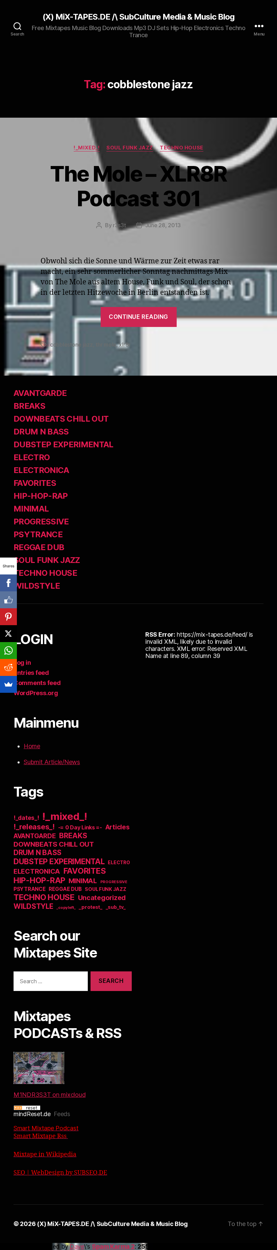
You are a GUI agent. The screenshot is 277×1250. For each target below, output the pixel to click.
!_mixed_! (87, 148)
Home (32, 746)
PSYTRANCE (38, 534)
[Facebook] (8, 582)
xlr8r (124, 344)
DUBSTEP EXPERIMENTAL (64, 444)
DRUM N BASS (41, 432)
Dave (77, 1246)
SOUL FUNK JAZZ (129, 148)
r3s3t (119, 225)
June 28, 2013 (163, 225)
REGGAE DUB (39, 547)
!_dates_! (26, 817)
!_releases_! (34, 826)
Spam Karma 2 (113, 1246)
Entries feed (31, 672)
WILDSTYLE (37, 586)
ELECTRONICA (41, 470)
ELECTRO (32, 457)
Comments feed (37, 682)
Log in (22, 662)
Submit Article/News (52, 761)
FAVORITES (35, 483)
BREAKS (29, 406)
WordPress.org (36, 693)
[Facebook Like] (8, 599)
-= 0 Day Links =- (80, 827)
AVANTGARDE (40, 393)
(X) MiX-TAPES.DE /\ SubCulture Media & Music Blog (138, 17)
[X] (8, 633)
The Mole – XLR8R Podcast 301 (138, 186)
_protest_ (90, 907)
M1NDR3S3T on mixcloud (49, 1094)
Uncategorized (102, 898)
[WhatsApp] (8, 650)
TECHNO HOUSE (181, 148)
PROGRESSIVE (41, 521)
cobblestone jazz (71, 344)
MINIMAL (31, 509)
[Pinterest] (8, 616)
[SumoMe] (8, 684)
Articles (117, 827)
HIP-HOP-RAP (41, 496)
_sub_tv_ (116, 907)
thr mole (106, 344)
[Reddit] (8, 667)
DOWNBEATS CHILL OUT (61, 419)
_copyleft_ (65, 907)
